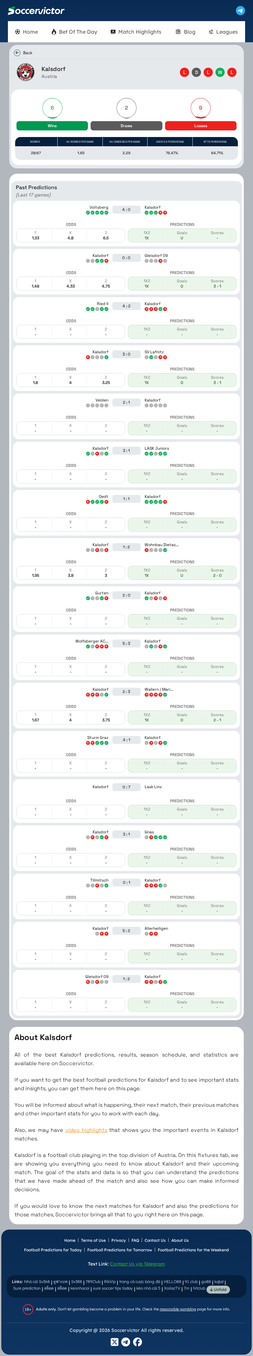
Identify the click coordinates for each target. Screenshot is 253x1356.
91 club (191, 1281)
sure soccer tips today (113, 1288)
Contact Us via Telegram (137, 1264)
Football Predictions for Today (53, 1249)
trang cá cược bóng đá (139, 1281)
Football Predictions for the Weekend (193, 1249)
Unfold (220, 1289)
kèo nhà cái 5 (148, 1288)
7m (186, 1288)
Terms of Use (93, 1240)
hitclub (199, 1288)
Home (69, 1240)
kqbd (218, 1281)
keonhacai (79, 1288)
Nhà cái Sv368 (37, 1281)
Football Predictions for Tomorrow (119, 1249)
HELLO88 (172, 1281)
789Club (93, 1281)
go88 (206, 1281)
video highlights (86, 1130)
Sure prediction (27, 1288)
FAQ (135, 1240)
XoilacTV (172, 1288)
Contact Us (155, 1240)
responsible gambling (178, 1309)
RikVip (110, 1281)
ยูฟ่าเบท (60, 1281)
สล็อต (49, 1288)
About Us (180, 1240)
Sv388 (76, 1281)
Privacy (118, 1240)
